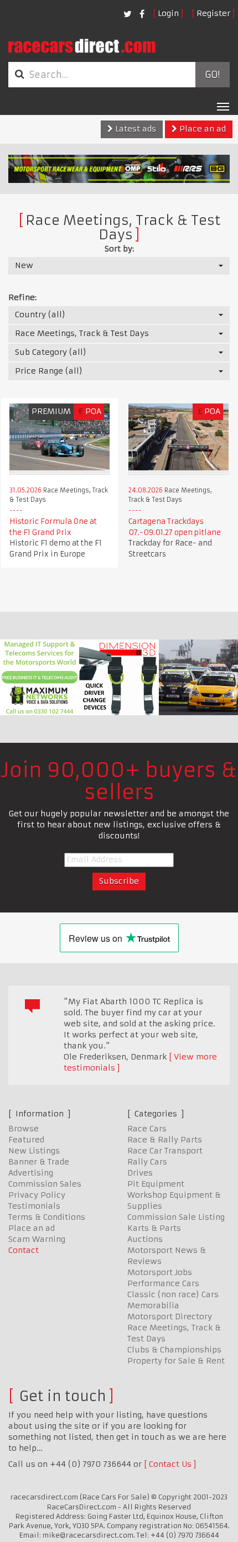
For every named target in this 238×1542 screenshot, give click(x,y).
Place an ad (201, 129)
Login (168, 13)
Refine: (22, 297)
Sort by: (119, 249)
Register (213, 13)
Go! (212, 74)
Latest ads (134, 129)
